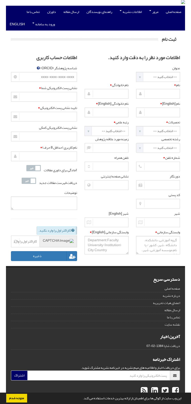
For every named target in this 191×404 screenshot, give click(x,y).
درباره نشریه (171, 295)
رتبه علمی (121, 122)
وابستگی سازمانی (167, 232)
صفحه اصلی (173, 11)
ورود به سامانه (45, 24)
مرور (155, 11)
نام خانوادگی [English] (112, 103)
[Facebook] (175, 391)
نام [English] (170, 103)
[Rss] (144, 391)
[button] (81, 399)
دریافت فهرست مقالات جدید (58, 182)
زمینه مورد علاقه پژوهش (112, 139)
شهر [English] (119, 213)
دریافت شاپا (172, 345)
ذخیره (37, 256)
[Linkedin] (154, 391)
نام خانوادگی (119, 85)
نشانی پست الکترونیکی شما (58, 88)
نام (177, 85)
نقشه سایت (172, 324)
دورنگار (175, 176)
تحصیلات (173, 122)
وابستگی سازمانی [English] (109, 232)
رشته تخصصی (170, 139)
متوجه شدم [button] (16, 398)
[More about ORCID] (38, 68)
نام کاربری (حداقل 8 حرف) (58, 147)
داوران (51, 11)
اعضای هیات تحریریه (166, 303)
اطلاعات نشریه (132, 11)
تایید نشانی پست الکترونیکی (57, 107)
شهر (177, 213)
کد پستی (174, 195)
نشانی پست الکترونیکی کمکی (58, 127)
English (17, 24)
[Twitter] (164, 391)
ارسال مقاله (71, 11)
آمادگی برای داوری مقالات (60, 170)
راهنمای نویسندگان (99, 11)
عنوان (176, 68)
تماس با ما (33, 11)
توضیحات (70, 192)
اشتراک (19, 375)
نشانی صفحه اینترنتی (115, 176)
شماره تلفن (171, 157)
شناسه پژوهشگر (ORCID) (58, 68)
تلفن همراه (121, 157)
